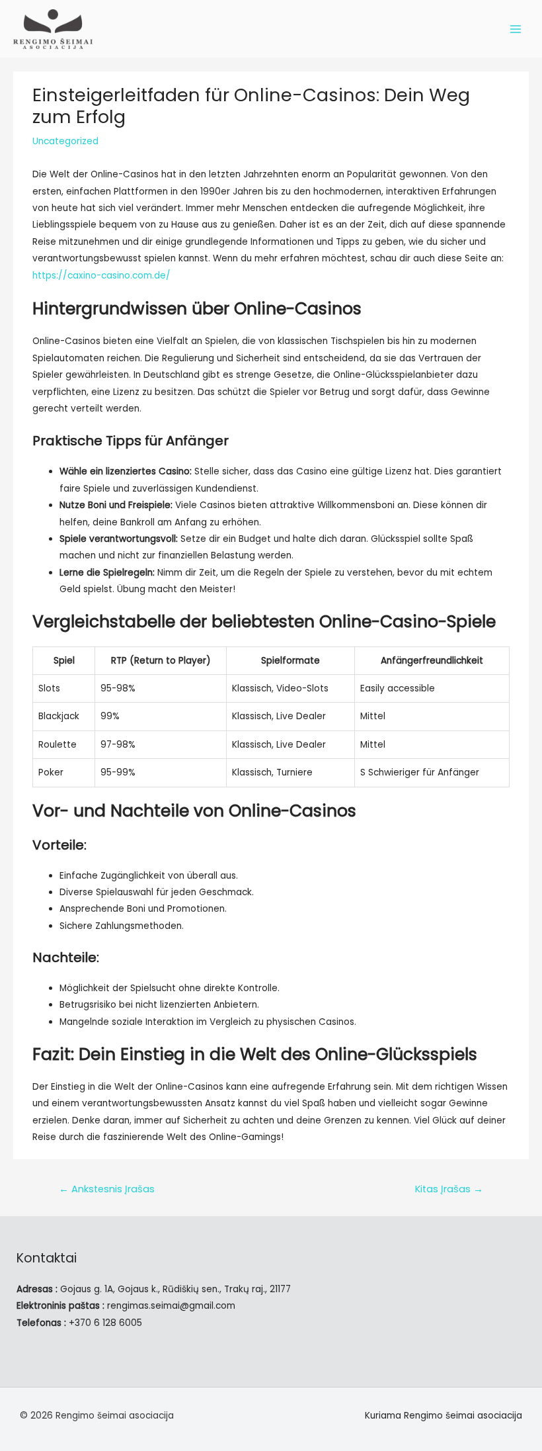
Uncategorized (65, 141)
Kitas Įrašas (449, 1189)
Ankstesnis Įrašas (107, 1189)
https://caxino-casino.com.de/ (101, 275)
